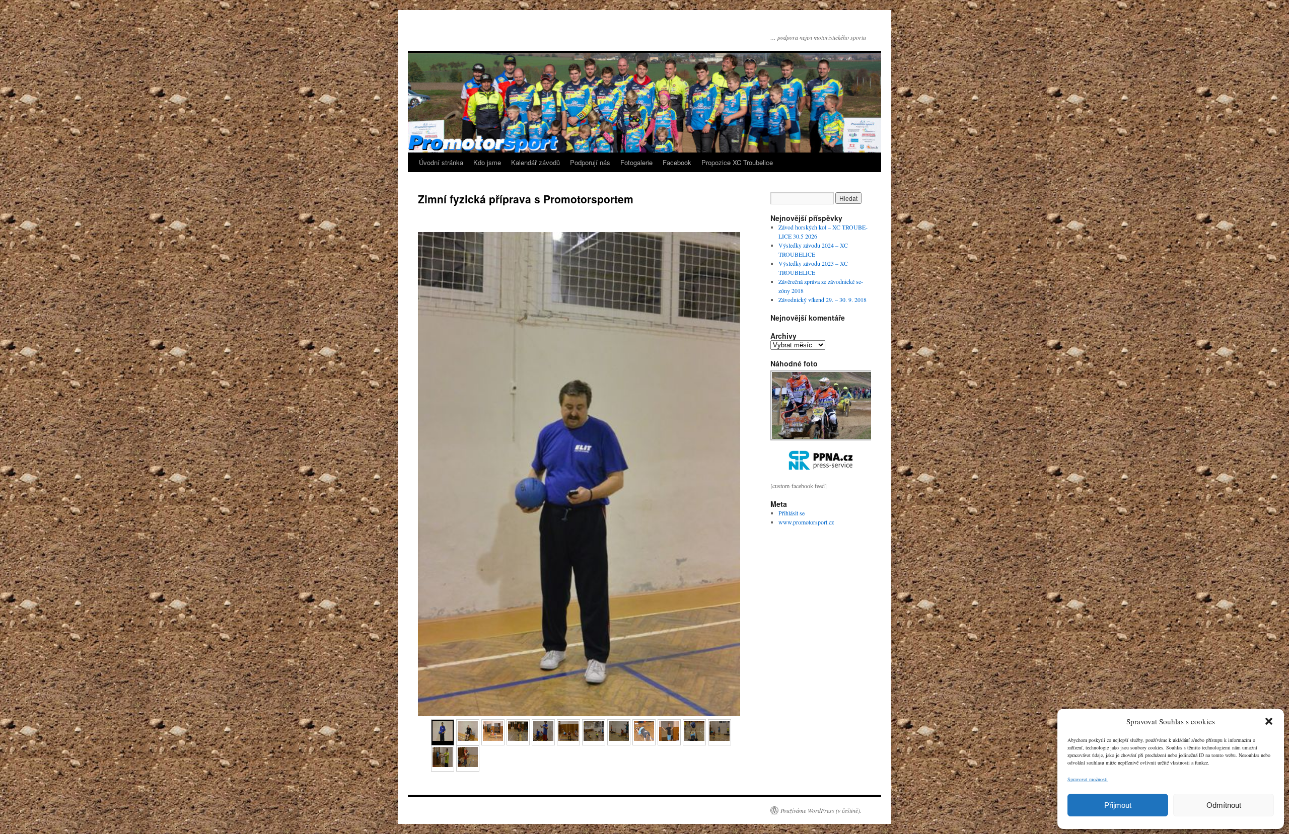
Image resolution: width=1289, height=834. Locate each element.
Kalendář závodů (535, 162)
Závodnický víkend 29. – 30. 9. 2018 (822, 299)
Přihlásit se (791, 513)
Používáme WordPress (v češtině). (821, 810)
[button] (1269, 721)
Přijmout (1117, 805)
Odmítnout (1223, 805)
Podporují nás (590, 162)
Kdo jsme (487, 162)
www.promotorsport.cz (806, 522)
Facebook (677, 162)
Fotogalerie (636, 162)
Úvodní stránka (441, 162)
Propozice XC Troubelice (737, 162)
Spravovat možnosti (1087, 779)
